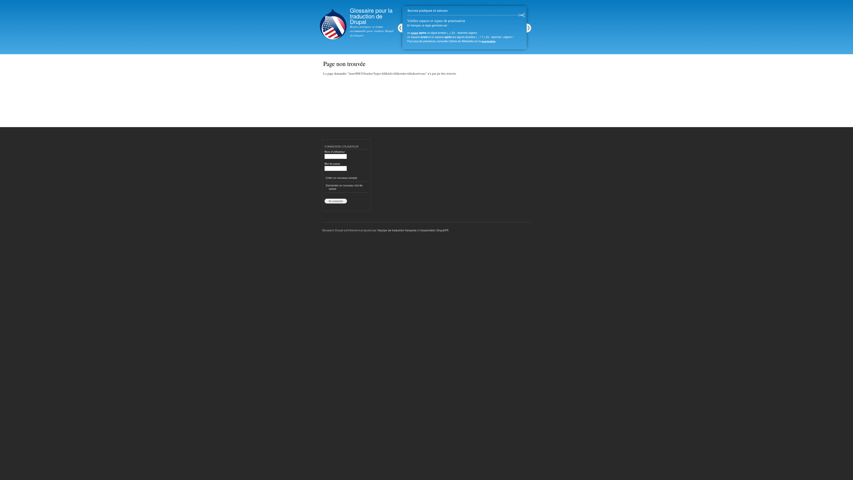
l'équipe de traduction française (397, 230)
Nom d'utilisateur (335, 151)
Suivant (529, 28)
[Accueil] (333, 20)
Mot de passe (333, 163)
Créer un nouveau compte (341, 178)
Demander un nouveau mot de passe (344, 186)
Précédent (400, 28)
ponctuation (488, 41)
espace (414, 33)
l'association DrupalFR (434, 230)
